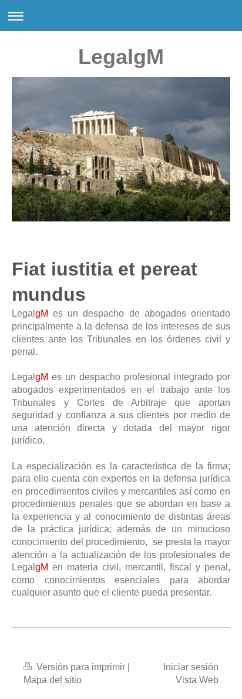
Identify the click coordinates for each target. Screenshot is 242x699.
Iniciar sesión (191, 667)
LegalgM (121, 57)
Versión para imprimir (80, 667)
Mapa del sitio (52, 680)
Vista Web (197, 680)
